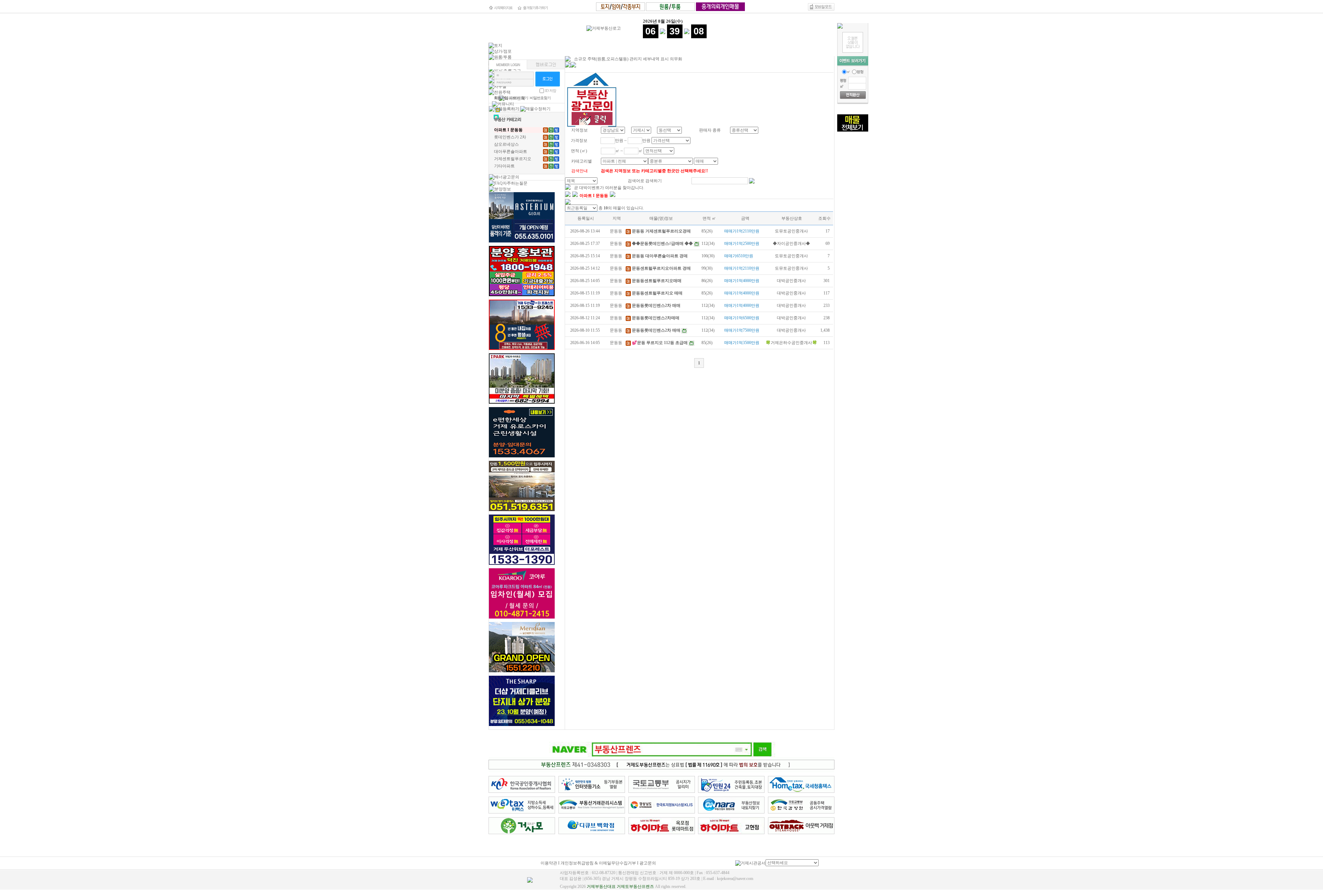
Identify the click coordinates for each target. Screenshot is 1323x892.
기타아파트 (504, 166)
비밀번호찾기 (540, 98)
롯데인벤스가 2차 (510, 137)
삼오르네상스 (506, 144)
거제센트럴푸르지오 (512, 158)
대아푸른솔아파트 (510, 151)
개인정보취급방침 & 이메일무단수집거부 (598, 863)
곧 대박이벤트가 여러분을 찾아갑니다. (609, 187)
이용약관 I (551, 863)
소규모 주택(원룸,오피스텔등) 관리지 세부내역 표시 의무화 (628, 58)
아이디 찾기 (519, 98)
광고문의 (647, 863)
